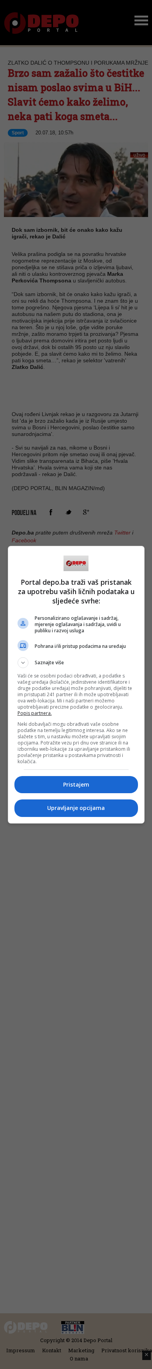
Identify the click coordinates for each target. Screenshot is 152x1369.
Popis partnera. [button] (35, 713)
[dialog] (76, 685)
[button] (76, 662)
